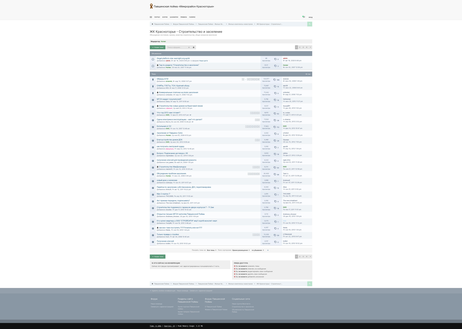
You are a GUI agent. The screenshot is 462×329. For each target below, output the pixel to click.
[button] (310, 47)
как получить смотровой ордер (170, 146)
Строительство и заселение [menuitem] (243, 307)
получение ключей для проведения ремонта (176, 160)
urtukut (286, 133)
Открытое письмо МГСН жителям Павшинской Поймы (181, 214)
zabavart (169, 108)
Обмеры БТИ (162, 79)
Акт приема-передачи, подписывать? (173, 200)
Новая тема (158, 47)
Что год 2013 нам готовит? (168, 112)
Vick (284, 221)
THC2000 (169, 196)
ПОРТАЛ (157, 17)
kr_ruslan (286, 113)
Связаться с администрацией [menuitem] (201, 291)
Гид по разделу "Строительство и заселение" (179, 65)
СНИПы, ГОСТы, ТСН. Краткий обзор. (173, 85)
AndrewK (286, 180)
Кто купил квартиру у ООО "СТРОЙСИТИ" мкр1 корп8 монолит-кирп (187, 221)
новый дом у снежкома (167, 180)
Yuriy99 (169, 223)
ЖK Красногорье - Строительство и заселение (186, 31)
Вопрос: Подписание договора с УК (172, 153)
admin (168, 61)
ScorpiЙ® (286, 106)
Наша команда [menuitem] (182, 291)
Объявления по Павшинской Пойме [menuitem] (243, 311)
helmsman (287, 99)
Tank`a (285, 173)
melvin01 (169, 169)
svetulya (169, 183)
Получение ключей (165, 241)
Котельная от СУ (164, 126)
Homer (163, 41)
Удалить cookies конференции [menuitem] (163, 291)
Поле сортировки (233, 250)
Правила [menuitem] (183, 17)
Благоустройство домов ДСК (169, 140)
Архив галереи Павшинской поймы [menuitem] (188, 313)
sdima (285, 153)
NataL (168, 230)
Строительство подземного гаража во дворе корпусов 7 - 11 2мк (185, 207)
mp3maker (170, 156)
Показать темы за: (203, 250)
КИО (167, 115)
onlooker (169, 95)
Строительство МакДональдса (172, 167)
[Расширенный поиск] (193, 47)
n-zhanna (286, 119)
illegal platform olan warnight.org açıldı (173, 58)
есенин (286, 79)
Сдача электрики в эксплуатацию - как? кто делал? (179, 119)
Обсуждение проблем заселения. (171, 173)
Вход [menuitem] (310, 17)
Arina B (168, 189)
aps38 (285, 86)
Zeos (168, 101)
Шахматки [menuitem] (174, 17)
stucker (169, 210)
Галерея (192, 17)
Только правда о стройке (168, 234)
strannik (169, 81)
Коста (168, 122)
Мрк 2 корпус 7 (163, 194)
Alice (285, 187)
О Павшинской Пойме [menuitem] (213, 307)
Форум (164, 17)
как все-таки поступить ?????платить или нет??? (180, 227)
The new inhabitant (173, 203)
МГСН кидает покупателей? (169, 99)
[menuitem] (174, 17)
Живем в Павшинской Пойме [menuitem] (216, 309)
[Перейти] (267, 250)
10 (258, 79)
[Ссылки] (150, 17)
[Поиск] (309, 24)
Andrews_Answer (172, 216)
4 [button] (306, 47)
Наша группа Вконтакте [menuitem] (241, 304)
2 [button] (299, 47)
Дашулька (169, 149)
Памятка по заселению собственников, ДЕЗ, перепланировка (184, 187)
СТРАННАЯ (287, 234)
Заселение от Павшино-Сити (169, 133)
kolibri (168, 243)
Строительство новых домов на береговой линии (181, 106)
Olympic (286, 140)
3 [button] (303, 47)
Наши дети (203, 61)
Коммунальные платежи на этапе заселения (178, 92)
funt (167, 237)
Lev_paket (169, 162)
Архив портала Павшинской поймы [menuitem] (188, 308)
